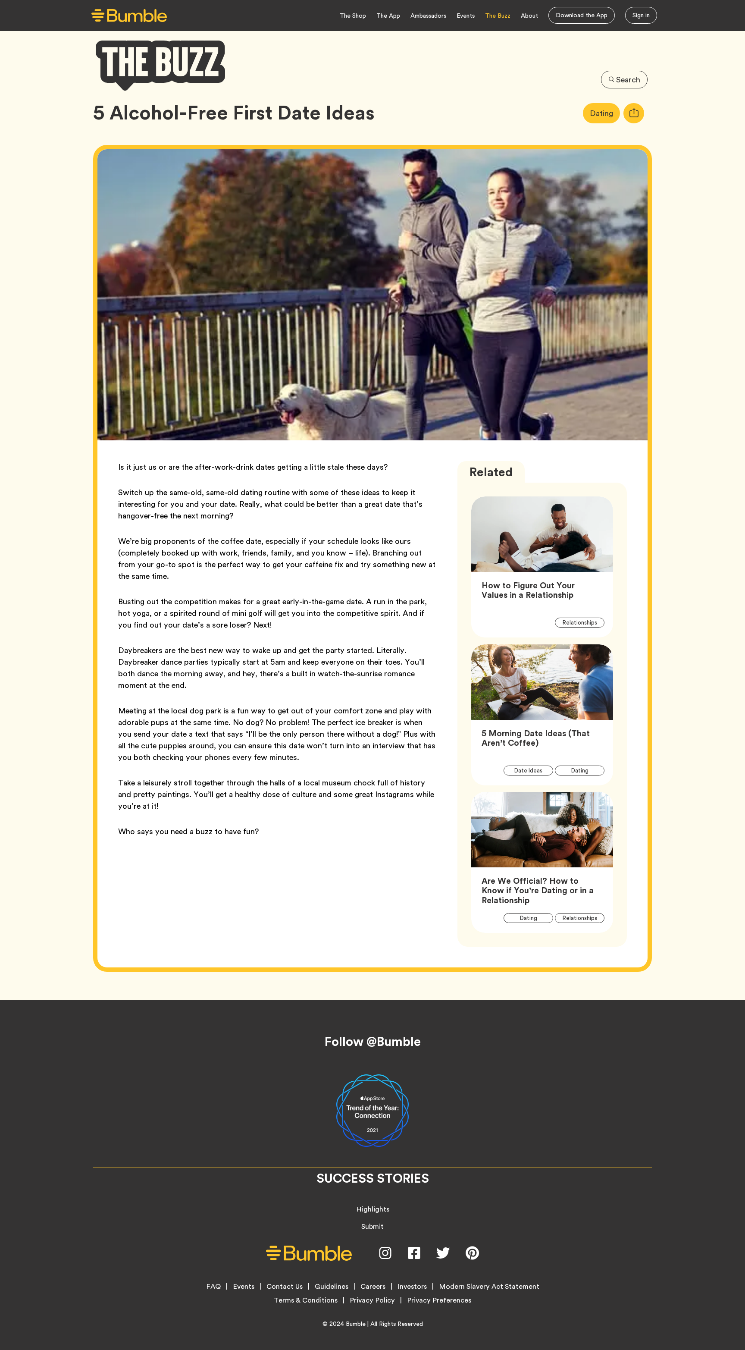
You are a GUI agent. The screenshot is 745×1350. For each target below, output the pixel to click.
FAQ (213, 1286)
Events (466, 15)
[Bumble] (129, 15)
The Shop (353, 15)
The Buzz (497, 15)
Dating (605, 113)
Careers (372, 1286)
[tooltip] (633, 113)
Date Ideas (533, 770)
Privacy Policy (372, 1300)
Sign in (641, 15)
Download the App (581, 15)
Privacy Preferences (439, 1300)
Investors (412, 1286)
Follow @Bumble (373, 1042)
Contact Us (284, 1286)
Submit (372, 1226)
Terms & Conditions (306, 1300)
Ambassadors (428, 15)
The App (388, 15)
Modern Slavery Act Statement (489, 1286)
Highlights (372, 1209)
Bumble (356, 1324)
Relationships (583, 622)
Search (628, 79)
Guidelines (331, 1286)
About (529, 15)
